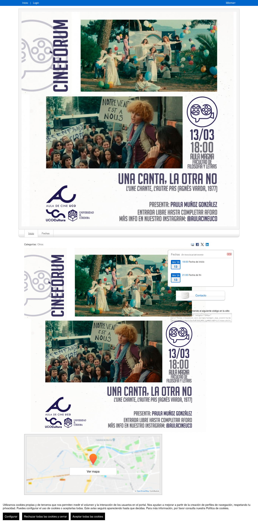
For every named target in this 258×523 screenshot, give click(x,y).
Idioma (230, 3)
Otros (40, 244)
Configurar (11, 516)
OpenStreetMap (143, 491)
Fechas (45, 233)
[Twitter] (202, 244)
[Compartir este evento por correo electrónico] (192, 244)
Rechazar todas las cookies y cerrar (45, 516)
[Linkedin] (207, 244)
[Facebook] (197, 244)
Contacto (200, 295)
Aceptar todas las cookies (88, 516)
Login (36, 3)
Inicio (25, 3)
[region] (129, 510)
